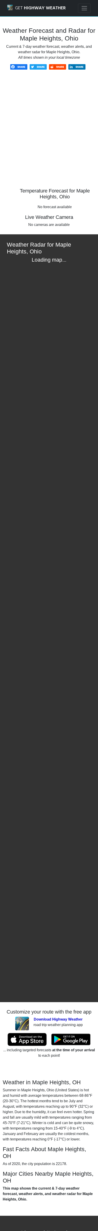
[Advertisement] (49, 132)
